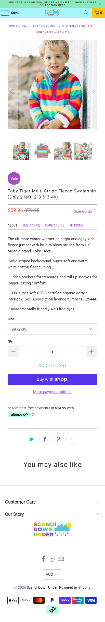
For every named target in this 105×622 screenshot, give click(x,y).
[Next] (92, 91)
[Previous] (12, 91)
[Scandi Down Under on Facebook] (43, 559)
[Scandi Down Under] (52, 13)
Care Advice (54, 225)
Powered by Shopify (74, 587)
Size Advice (31, 225)
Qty (10, 341)
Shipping (76, 225)
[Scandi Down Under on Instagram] (52, 559)
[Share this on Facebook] (44, 439)
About (12, 225)
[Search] (86, 13)
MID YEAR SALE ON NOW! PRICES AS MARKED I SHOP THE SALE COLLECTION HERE (52, 4)
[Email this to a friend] (71, 439)
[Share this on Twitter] (31, 439)
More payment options (52, 391)
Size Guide (83, 211)
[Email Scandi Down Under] (61, 559)
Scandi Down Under (42, 587)
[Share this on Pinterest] (58, 439)
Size (11, 319)
